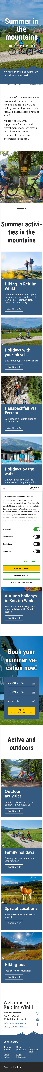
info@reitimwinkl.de (15, 1023)
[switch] (36, 537)
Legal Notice (7, 1056)
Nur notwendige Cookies (21, 582)
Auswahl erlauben (21, 575)
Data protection (21, 1048)
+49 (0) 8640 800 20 (16, 1026)
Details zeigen (29, 561)
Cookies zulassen (21, 568)
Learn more (21, 283)
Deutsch (8, 1067)
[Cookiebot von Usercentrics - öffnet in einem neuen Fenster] (30, 488)
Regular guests (7, 1048)
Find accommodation (21, 711)
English (17, 1067)
